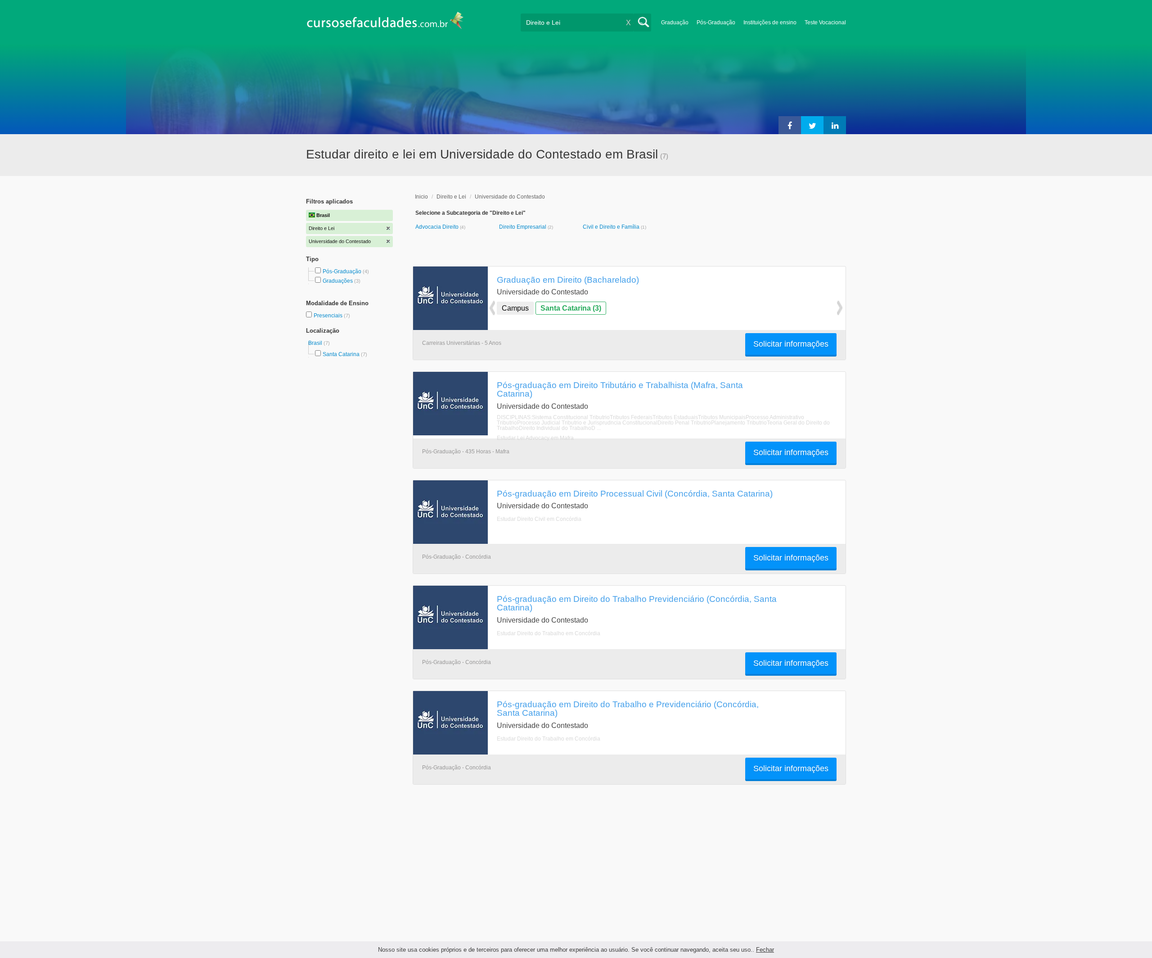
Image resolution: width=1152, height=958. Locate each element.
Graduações (338, 281)
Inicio (421, 197)
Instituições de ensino (769, 22)
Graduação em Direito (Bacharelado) (568, 280)
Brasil (316, 343)
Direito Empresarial (523, 227)
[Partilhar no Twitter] (812, 125)
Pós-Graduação (716, 22)
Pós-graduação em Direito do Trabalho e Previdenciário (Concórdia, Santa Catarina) (628, 708)
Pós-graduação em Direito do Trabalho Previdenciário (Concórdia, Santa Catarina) (637, 603)
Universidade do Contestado (510, 197)
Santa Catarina (341, 354)
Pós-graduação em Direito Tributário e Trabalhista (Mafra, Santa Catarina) (620, 389)
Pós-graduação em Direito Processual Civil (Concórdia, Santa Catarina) (635, 493)
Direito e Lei (451, 197)
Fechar (765, 949)
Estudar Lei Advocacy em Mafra (535, 438)
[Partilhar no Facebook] (789, 125)
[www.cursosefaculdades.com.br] (385, 22)
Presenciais (329, 315)
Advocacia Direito (437, 227)
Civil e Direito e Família (612, 227)
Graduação (674, 22)
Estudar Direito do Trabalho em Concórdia (548, 633)
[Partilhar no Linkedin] (835, 125)
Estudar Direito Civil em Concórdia (539, 519)
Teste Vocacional (825, 22)
